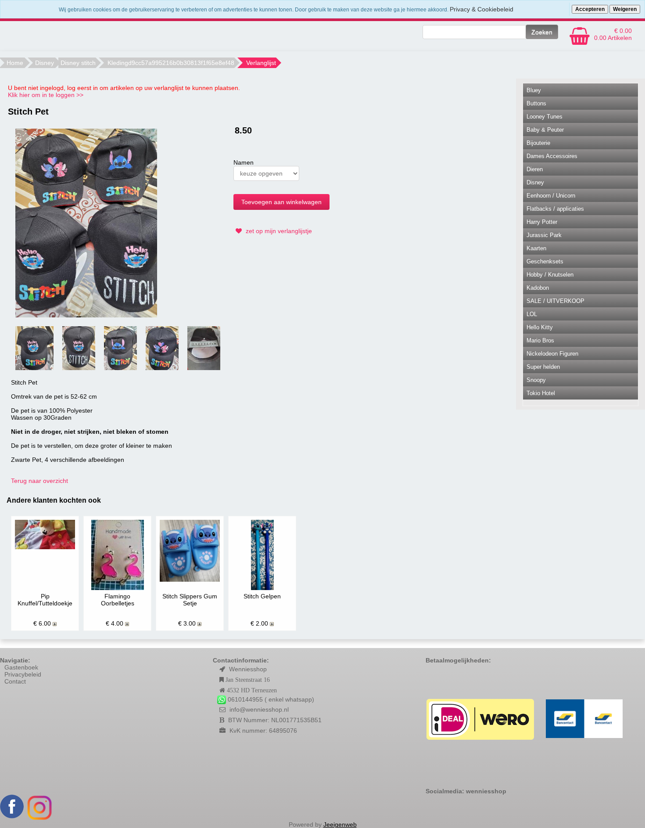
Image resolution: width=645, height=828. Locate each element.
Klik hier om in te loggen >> (45, 94)
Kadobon (538, 287)
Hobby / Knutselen (550, 274)
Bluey (534, 90)
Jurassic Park (544, 235)
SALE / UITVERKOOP (555, 301)
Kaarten (536, 248)
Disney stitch (78, 62)
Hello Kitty (540, 327)
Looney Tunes (545, 116)
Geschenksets (545, 261)
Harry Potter (542, 222)
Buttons (536, 103)
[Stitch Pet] (86, 222)
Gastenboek (21, 667)
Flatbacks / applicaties (555, 208)
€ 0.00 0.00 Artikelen (613, 34)
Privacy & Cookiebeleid (481, 9)
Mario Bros (540, 340)
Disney (44, 62)
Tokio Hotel (541, 393)
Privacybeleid (22, 674)
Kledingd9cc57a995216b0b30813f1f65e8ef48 (171, 62)
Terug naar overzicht (39, 480)
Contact (15, 681)
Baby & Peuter (545, 129)
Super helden (543, 367)
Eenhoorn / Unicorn (551, 195)
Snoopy (536, 380)
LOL (532, 314)
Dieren (535, 169)
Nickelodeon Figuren (552, 353)
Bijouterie (538, 143)
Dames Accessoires (552, 156)
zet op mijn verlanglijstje (278, 230)
